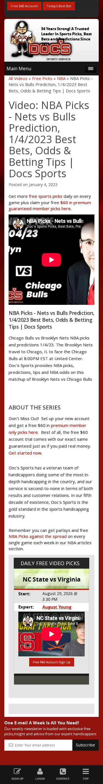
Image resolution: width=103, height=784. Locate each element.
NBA (61, 78)
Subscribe (85, 745)
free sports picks (45, 196)
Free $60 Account (24, 6)
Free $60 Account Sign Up (51, 662)
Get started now (25, 453)
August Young (56, 607)
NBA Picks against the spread (38, 536)
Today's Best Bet (58, 6)
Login (40, 778)
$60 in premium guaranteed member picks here (50, 205)
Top (86, 778)
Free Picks (42, 78)
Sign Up (17, 778)
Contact (63, 778)
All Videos (18, 78)
